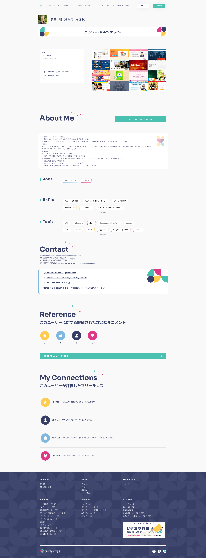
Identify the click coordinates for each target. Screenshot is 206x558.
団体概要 (79, 5)
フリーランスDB (86, 504)
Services (86, 499)
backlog (129, 223)
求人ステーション (87, 516)
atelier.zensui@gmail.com (61, 272)
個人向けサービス (54, 5)
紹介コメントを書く (56, 356)
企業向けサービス (69, 5)
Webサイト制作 (120, 201)
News (84, 479)
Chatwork (79, 223)
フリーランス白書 (118, 5)
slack (91, 223)
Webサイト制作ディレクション (96, 201)
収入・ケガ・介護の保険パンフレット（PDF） (54, 513)
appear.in (102, 230)
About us (44, 479)
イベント (84, 487)
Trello (67, 230)
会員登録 (159, 6)
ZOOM (90, 230)
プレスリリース (86, 484)
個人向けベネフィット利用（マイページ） (94, 510)
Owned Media (130, 479)
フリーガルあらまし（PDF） (49, 519)
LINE (66, 223)
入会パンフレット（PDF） (48, 507)
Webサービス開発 (71, 201)
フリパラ (87, 5)
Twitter (138, 230)
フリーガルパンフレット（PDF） (50, 516)
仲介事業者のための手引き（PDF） (134, 513)
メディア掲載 (85, 493)
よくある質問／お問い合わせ (49, 504)
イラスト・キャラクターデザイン (110, 207)
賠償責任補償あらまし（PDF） (49, 510)
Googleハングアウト (120, 230)
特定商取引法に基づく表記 (48, 534)
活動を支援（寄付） (46, 487)
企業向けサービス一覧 (88, 513)
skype (78, 230)
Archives (128, 499)
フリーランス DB (105, 5)
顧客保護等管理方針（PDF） (49, 528)
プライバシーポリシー (47, 525)
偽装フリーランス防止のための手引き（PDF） (137, 516)
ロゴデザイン (86, 207)
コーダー (86, 180)
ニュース (95, 5)
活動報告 (84, 490)
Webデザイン (70, 207)
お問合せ (128, 5)
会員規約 (42, 522)
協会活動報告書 (128, 510)
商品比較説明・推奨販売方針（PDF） (51, 531)
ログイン (143, 6)
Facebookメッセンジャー (109, 223)
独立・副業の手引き (129, 507)
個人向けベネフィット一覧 (89, 507)
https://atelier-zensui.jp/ (57, 282)
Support (44, 499)
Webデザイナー (70, 180)
